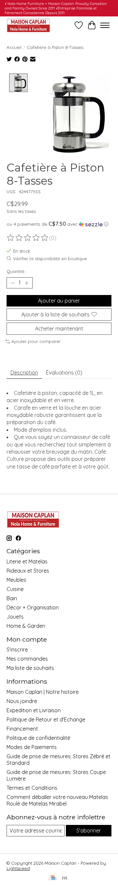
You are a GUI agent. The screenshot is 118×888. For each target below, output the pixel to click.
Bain (12, 598)
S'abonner (88, 830)
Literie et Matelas (27, 561)
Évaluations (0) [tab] (64, 372)
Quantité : (17, 271)
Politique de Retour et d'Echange (46, 719)
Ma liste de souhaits (30, 668)
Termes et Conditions (32, 788)
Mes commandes (27, 658)
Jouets (15, 616)
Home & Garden (26, 626)
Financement (22, 728)
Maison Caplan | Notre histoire (43, 692)
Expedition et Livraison (34, 710)
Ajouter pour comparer (36, 341)
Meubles (16, 580)
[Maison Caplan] (28, 25)
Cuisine (15, 589)
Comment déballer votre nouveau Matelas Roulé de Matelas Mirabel (57, 800)
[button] (59, 224)
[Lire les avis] (28, 238)
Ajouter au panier (59, 300)
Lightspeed (18, 868)
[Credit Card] (53, 878)
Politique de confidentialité (38, 738)
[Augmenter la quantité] (26, 283)
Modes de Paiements (32, 747)
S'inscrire (17, 649)
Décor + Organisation (33, 607)
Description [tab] (24, 372)
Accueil (14, 47)
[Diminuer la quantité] (13, 283)
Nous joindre (22, 701)
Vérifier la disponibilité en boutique (50, 258)
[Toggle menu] (104, 25)
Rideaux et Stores (28, 570)
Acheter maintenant (59, 328)
